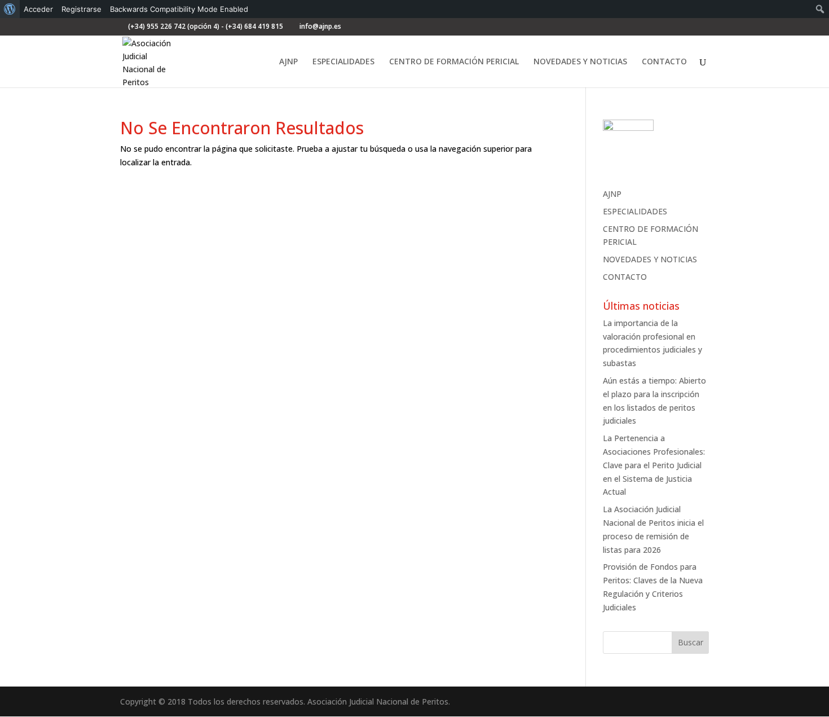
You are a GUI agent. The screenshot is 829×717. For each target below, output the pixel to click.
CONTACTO (664, 62)
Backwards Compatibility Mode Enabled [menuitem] (179, 9)
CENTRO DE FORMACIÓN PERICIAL (454, 62)
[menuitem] (10, 9)
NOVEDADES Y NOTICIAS (580, 62)
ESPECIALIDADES (343, 62)
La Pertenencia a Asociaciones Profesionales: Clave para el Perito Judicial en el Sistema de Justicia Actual (654, 465)
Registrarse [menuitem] (81, 9)
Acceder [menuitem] (38, 9)
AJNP (288, 62)
